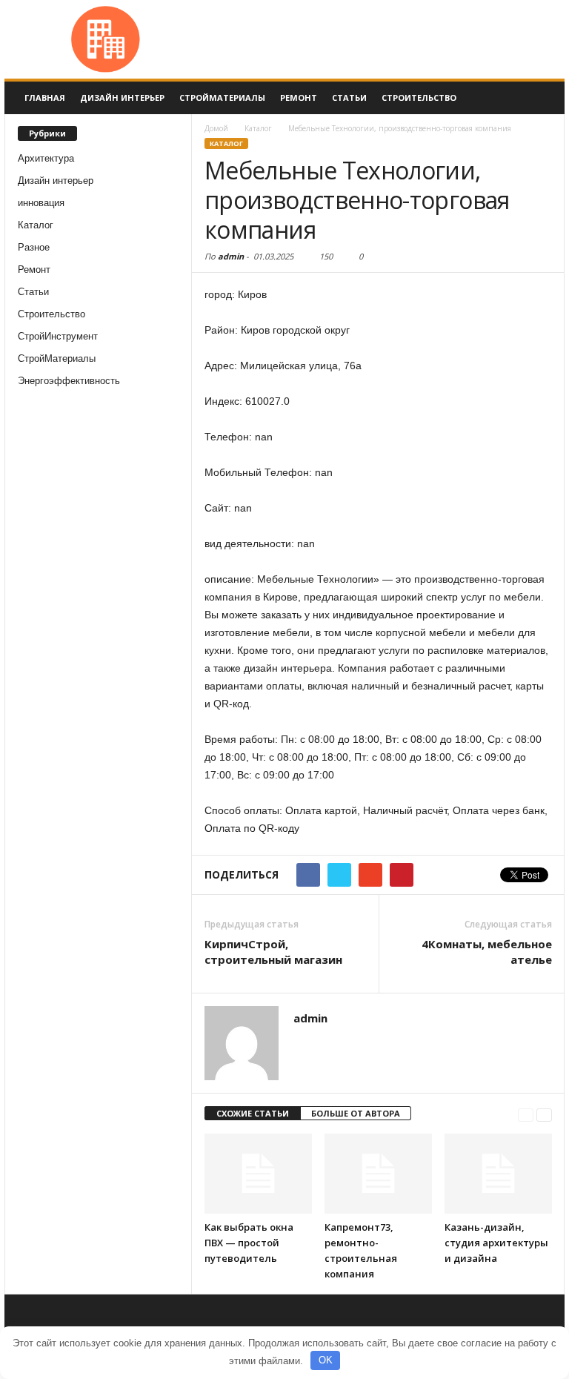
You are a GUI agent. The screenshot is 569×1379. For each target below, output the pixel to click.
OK (326, 1360)
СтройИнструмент (58, 336)
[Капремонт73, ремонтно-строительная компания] (378, 1174)
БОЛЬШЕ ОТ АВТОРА (355, 1113)
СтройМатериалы (222, 97)
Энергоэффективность (69, 380)
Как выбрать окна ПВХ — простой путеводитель (248, 1242)
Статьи (349, 97)
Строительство (419, 97)
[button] (542, 98)
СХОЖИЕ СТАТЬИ (252, 1113)
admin (231, 256)
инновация (41, 202)
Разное (34, 247)
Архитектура (46, 158)
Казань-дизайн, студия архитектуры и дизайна (496, 1242)
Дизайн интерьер (122, 97)
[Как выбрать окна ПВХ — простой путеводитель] (258, 1174)
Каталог (35, 225)
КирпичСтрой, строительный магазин (273, 951)
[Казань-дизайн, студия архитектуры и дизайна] (498, 1174)
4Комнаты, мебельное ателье (487, 951)
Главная (44, 97)
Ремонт (298, 97)
